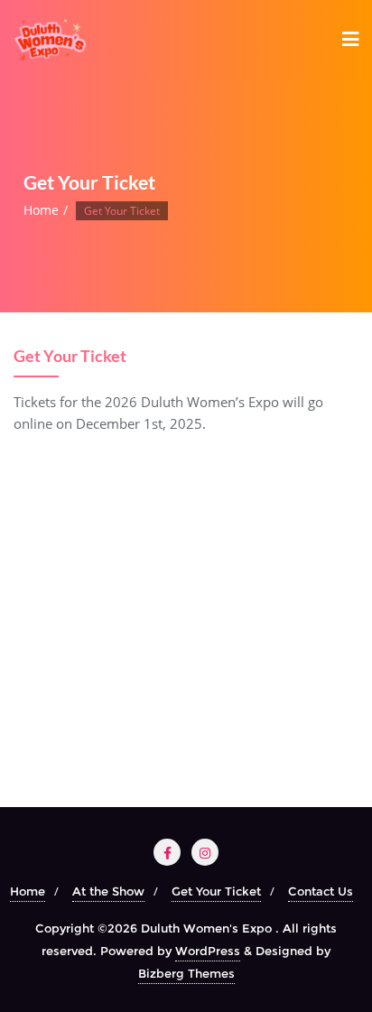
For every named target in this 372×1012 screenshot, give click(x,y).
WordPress (207, 950)
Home (41, 209)
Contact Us (320, 891)
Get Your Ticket (216, 891)
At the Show (108, 891)
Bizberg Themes (186, 973)
